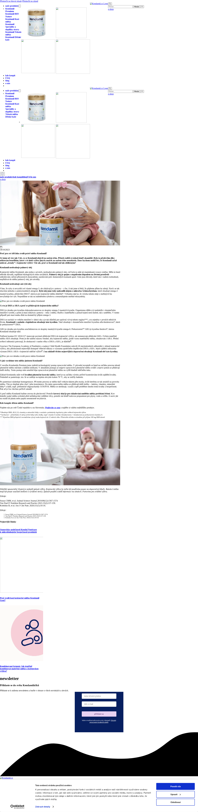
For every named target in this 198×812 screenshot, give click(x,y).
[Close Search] (142, 6)
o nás (7, 83)
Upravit (174, 794)
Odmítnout (176, 802)
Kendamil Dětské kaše (13, 38)
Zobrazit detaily (42, 807)
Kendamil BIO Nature (12, 15)
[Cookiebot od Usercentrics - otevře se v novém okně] (17, 807)
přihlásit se (99, 714)
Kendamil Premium (9, 10)
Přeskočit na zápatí (30, 1)
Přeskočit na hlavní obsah (11, 1)
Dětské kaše (10, 117)
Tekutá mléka (11, 114)
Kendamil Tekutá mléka (13, 33)
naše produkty (12, 6)
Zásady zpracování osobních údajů (102, 721)
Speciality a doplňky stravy (12, 110)
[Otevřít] (2, 174)
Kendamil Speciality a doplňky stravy (12, 26)
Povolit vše (175, 786)
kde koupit (10, 75)
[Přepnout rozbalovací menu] (20, 6)
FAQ (7, 78)
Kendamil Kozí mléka (12, 20)
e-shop (111, 9)
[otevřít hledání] (110, 3)
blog (7, 80)
